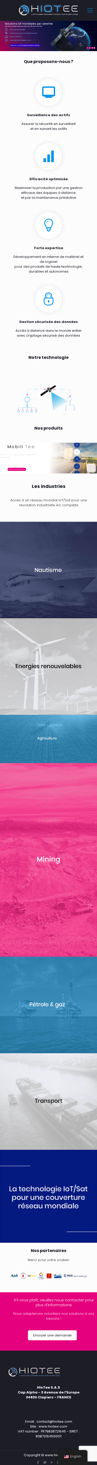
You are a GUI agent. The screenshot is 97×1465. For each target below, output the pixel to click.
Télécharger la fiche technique (17, 469)
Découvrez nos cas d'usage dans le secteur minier (25, 45)
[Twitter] (45, 1462)
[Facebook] (38, 1462)
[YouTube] (52, 1462)
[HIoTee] (48, 10)
